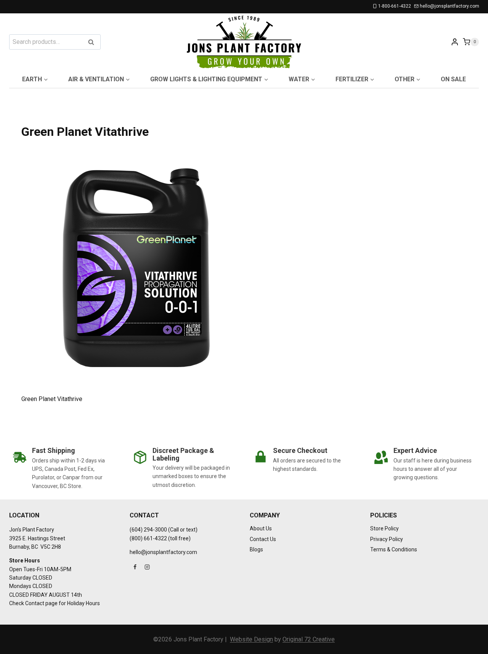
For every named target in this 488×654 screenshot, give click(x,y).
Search (93, 43)
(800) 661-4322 (148, 538)
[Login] (455, 42)
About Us (261, 528)
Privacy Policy (386, 539)
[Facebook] (135, 567)
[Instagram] (147, 567)
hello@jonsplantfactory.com (163, 552)
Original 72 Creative (309, 639)
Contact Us (263, 539)
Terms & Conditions (393, 549)
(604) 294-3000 (148, 530)
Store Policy (384, 528)
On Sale (453, 79)
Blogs (256, 549)
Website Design (251, 639)
